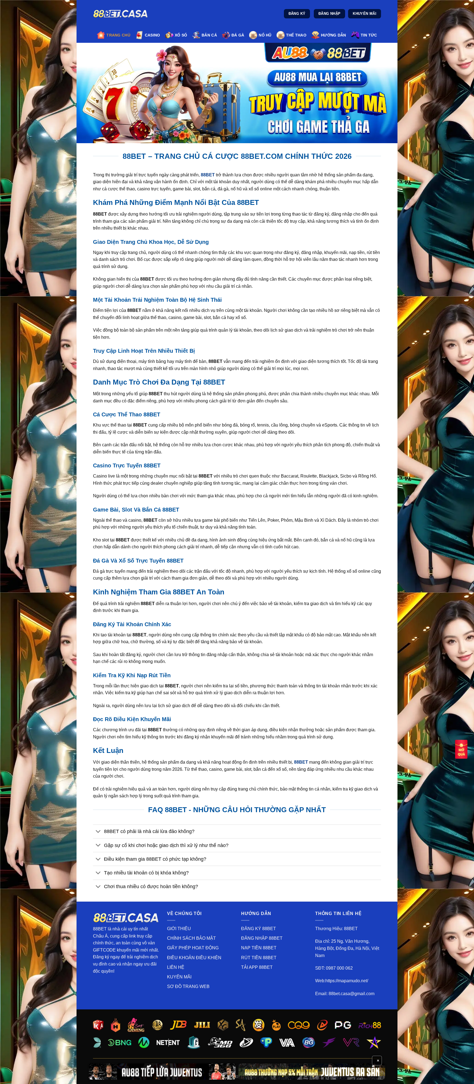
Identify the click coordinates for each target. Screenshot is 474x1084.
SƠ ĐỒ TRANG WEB (188, 986)
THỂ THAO (296, 35)
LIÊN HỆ (175, 967)
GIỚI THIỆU (179, 928)
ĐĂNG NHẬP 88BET (262, 938)
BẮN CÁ (209, 35)
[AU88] (162, 1071)
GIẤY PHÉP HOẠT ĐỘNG (193, 947)
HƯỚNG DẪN (333, 35)
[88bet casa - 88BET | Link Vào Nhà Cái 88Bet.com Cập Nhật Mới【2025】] (120, 13)
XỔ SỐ (181, 35)
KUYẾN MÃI (179, 977)
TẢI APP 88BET (257, 967)
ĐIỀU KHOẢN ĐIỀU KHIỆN (194, 957)
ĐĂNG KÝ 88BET (258, 928)
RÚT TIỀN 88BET (258, 957)
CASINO (152, 35)
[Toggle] (98, 832)
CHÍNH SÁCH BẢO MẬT (191, 938)
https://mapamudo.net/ (346, 980)
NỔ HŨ (265, 35)
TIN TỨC (369, 35)
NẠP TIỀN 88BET (258, 947)
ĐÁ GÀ (238, 35)
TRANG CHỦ (118, 35)
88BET (301, 762)
